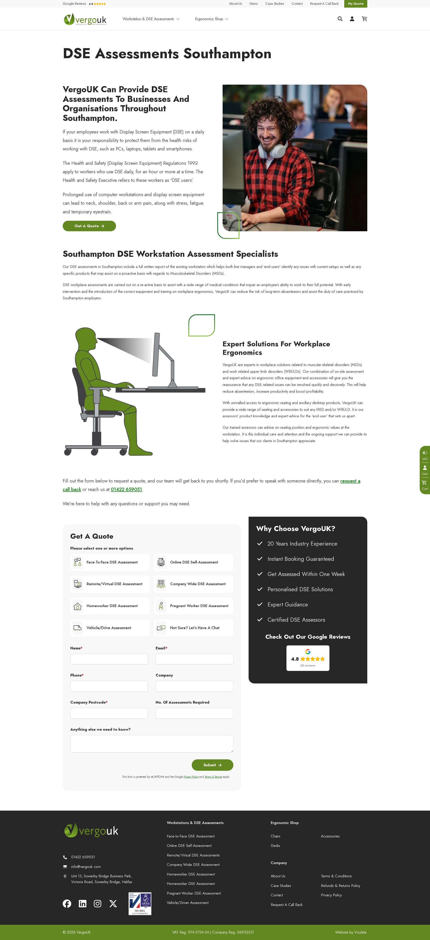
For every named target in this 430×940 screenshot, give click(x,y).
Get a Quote (87, 226)
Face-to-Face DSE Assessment (191, 836)
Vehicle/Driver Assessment (188, 902)
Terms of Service (213, 777)
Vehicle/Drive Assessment (109, 627)
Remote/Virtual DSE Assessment (114, 584)
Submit (210, 765)
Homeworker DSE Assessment (112, 605)
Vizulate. (360, 932)
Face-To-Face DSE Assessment (112, 562)
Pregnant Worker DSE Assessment (199, 605)
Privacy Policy (191, 777)
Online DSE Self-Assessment (194, 562)
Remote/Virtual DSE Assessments (193, 855)
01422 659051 (126, 489)
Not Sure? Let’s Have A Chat (194, 627)
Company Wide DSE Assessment (198, 584)
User (425, 473)
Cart (425, 488)
